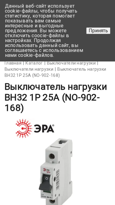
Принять (98, 31)
